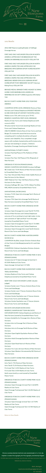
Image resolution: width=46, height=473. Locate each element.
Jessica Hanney (26, 461)
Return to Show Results (11, 415)
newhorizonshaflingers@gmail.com (30, 469)
